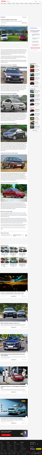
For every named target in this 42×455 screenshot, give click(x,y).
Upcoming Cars (3, 445)
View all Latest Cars (34, 130)
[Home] (2, 3)
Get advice (37, 3)
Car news (2, 448)
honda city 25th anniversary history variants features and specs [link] (17, 438)
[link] (32, 66)
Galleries (26, 3)
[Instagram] (33, 444)
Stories (34, 3)
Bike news (8, 448)
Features (22, 3)
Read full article (13, 296)
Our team (22, 445)
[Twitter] (37, 444)
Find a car (4, 3)
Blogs (14, 445)
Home (1, 438)
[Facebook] (35, 444)
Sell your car (30, 3)
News (13, 3)
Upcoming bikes (9, 445)
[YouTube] (31, 444)
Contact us (15, 448)
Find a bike (9, 3)
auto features (5, 438)
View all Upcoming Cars (35, 86)
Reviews (17, 3)
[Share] (26, 42)
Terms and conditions (23, 448)
